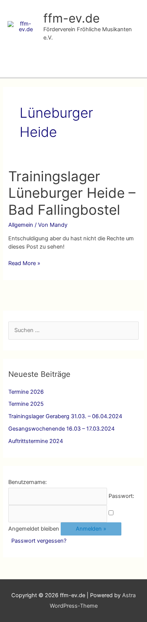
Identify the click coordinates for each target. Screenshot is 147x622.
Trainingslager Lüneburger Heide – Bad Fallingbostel (71, 193)
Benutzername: (27, 482)
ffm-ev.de (71, 18)
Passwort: (121, 496)
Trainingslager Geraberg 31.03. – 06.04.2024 (65, 416)
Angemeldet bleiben (33, 528)
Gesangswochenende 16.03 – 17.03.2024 (61, 428)
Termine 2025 (26, 404)
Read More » (24, 263)
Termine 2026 (26, 391)
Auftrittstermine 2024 (35, 441)
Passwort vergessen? (38, 540)
